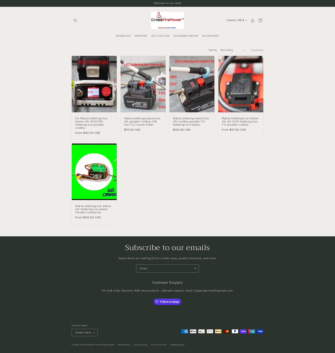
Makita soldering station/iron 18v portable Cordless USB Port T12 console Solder (142, 121)
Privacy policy (141, 345)
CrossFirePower (87, 345)
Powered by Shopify (104, 345)
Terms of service (159, 345)
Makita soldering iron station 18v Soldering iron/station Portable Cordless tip (93, 209)
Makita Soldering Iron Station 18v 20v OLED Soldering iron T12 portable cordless (240, 121)
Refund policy (124, 345)
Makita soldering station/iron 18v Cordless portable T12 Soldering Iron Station (191, 121)
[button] (75, 20)
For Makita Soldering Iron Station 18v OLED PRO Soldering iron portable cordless (91, 123)
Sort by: (213, 50)
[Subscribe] (195, 268)
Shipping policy (177, 345)
